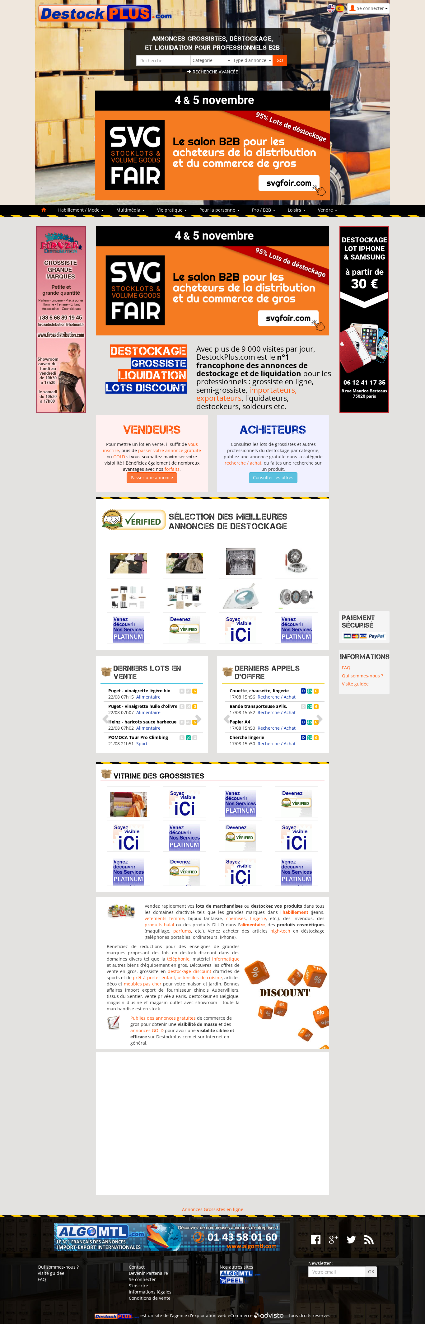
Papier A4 (240, 722)
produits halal (160, 925)
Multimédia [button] (129, 210)
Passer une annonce (152, 477)
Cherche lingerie (247, 737)
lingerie (258, 918)
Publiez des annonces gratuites (163, 1018)
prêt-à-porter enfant (154, 977)
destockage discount (189, 971)
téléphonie (178, 959)
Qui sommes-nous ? (362, 676)
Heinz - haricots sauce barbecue (142, 722)
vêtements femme (164, 918)
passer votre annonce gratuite (169, 450)
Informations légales (150, 1292)
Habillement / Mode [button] (79, 210)
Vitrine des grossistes (159, 776)
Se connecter (142, 1279)
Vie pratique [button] (170, 210)
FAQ (346, 668)
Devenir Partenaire (148, 1273)
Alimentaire (148, 697)
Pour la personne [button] (217, 210)
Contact (137, 1267)
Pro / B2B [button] (262, 210)
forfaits (172, 469)
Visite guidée (355, 684)
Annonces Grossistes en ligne (212, 1209)
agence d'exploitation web (199, 1315)
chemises (236, 918)
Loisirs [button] (295, 210)
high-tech (280, 931)
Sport (141, 743)
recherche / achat (243, 463)
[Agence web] (269, 1315)
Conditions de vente (149, 1298)
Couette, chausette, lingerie (259, 691)
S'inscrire (138, 1286)
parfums (182, 931)
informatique (226, 959)
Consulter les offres (273, 477)
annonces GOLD (147, 1030)
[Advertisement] (212, 1123)
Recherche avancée (214, 72)
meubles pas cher (143, 984)
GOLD (119, 457)
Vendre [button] (326, 210)
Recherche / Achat (277, 697)
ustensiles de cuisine (200, 977)
